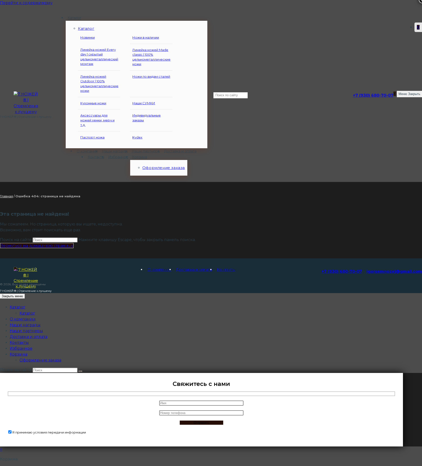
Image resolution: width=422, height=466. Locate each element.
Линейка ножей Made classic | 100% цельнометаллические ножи (151, 57)
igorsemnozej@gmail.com (394, 271)
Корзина (18, 354)
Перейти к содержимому (26, 2)
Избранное (21, 348)
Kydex (137, 137)
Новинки (87, 37)
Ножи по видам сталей (151, 76)
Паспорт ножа (92, 137)
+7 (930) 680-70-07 (373, 95)
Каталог (27, 313)
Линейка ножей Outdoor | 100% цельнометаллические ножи (99, 83)
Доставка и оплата (194, 269)
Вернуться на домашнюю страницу (36, 245)
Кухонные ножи (93, 103)
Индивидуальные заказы (146, 117)
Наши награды (25, 325)
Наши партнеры (26, 330)
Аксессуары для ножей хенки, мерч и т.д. (97, 120)
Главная (6, 196)
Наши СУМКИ (143, 103)
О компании (159, 269)
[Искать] (80, 371)
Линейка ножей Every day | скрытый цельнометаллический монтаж (99, 57)
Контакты (226, 269)
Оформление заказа (40, 360)
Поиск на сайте (16, 239)
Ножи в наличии (145, 37)
